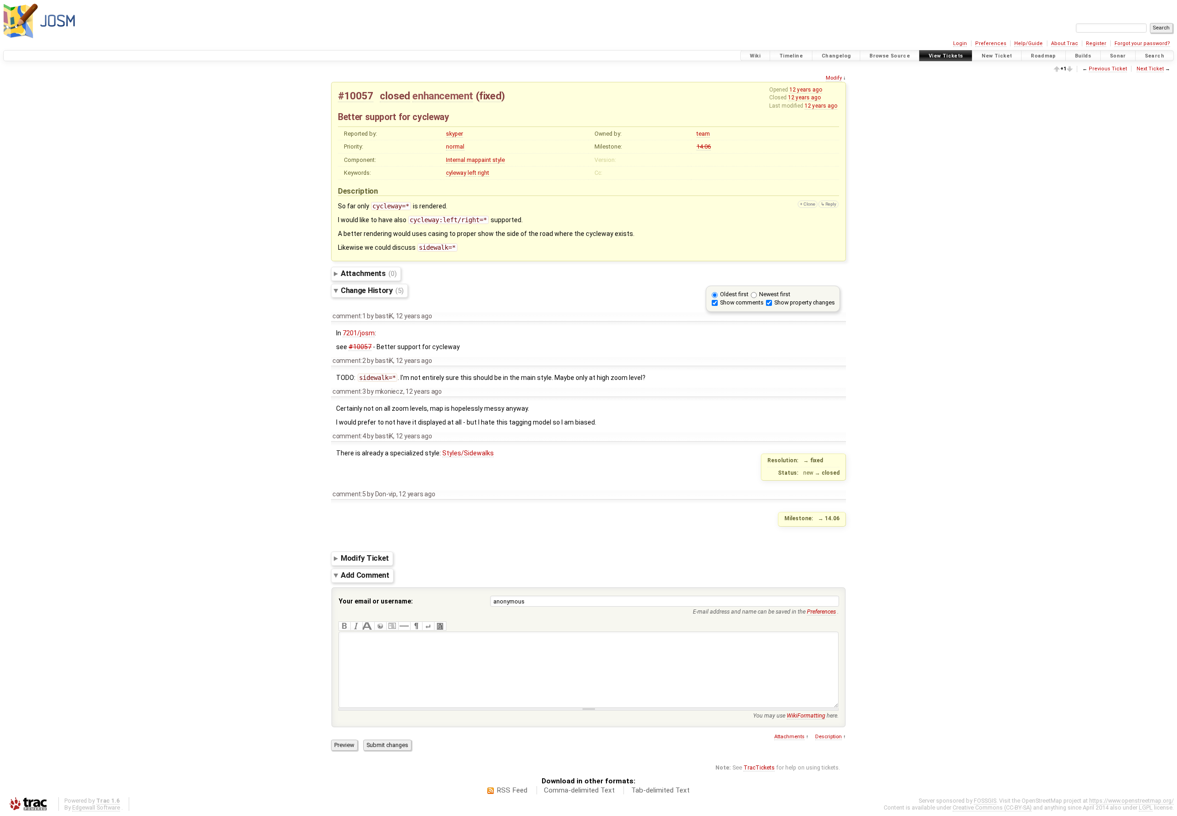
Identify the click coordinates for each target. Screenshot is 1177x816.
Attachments (368, 273)
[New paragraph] (416, 626)
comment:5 (349, 494)
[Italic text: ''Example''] (356, 626)
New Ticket (997, 56)
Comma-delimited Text (579, 790)
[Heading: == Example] (368, 626)
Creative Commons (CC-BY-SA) (992, 807)
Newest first (774, 294)
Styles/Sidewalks (468, 453)
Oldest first (734, 294)
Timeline (791, 56)
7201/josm (359, 333)
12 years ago (805, 89)
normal (455, 146)
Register (1096, 43)
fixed (490, 96)
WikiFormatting (806, 715)
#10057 (355, 96)
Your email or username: (376, 601)
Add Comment (365, 575)
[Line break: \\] (428, 626)
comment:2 (349, 360)
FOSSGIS (985, 800)
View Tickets (946, 56)
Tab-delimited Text (660, 790)
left (472, 172)
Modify (834, 78)
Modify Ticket (365, 558)
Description (828, 737)
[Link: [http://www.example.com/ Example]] (380, 626)
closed (395, 96)
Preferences (990, 43)
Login (960, 43)
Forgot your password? (1142, 43)
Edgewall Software (96, 807)
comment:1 (349, 316)
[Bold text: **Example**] (344, 626)
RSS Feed (512, 790)
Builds (1083, 56)
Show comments (742, 302)
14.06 (704, 146)
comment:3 (349, 391)
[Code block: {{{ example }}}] (392, 626)
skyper (454, 133)
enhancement (442, 96)
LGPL (1146, 807)
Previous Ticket (1108, 69)
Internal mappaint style (475, 159)
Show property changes (804, 302)
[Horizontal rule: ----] (404, 626)
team (703, 133)
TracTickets (759, 767)
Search (1154, 56)
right (483, 172)
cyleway (456, 172)
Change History (372, 290)
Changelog (836, 56)
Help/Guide (1028, 43)
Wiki (755, 56)
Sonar (1118, 56)
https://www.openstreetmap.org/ (1131, 800)
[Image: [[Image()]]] (440, 626)
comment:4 (349, 436)
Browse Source (889, 56)
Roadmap (1043, 56)
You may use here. (796, 715)
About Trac (1064, 43)
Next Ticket (1150, 69)
